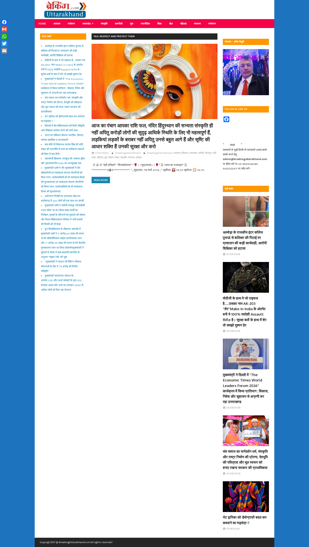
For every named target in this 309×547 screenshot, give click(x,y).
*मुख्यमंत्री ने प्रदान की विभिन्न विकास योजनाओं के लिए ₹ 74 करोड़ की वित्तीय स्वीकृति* (61, 266)
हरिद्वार (139, 157)
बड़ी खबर (229, 188)
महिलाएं (183, 23)
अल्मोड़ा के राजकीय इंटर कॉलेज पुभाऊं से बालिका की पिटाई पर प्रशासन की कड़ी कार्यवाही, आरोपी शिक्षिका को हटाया (62, 50)
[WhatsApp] (5, 36)
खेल (171, 23)
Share (5, 57)
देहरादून (208, 152)
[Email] (5, 50)
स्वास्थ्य (197, 23)
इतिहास (184, 152)
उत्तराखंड (86, 23)
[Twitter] (5, 43)
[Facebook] (5, 22)
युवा (131, 23)
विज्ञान (111, 157)
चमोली (201, 152)
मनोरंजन (212, 23)
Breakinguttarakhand (159, 152)
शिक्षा (159, 23)
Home (42, 23)
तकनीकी (118, 23)
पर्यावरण (71, 23)
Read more (101, 180)
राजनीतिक (145, 23)
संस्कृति (104, 23)
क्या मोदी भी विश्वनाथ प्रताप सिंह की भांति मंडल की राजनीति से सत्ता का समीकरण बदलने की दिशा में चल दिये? (62, 149)
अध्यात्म (56, 23)
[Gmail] (5, 29)
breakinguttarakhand (128, 152)
